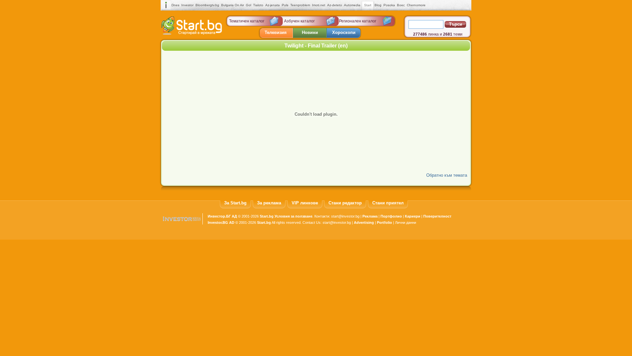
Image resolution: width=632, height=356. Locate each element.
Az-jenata (272, 5)
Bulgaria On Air (232, 5)
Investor (187, 5)
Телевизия (276, 32)
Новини (310, 32)
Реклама (370, 216)
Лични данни (405, 222)
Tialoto (258, 5)
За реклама (269, 202)
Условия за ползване (293, 216)
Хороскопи (344, 32)
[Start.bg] (191, 33)
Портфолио (391, 216)
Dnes (175, 5)
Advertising (364, 222)
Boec (401, 5)
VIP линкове (305, 202)
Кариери (412, 216)
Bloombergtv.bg (207, 5)
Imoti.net (318, 5)
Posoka (389, 5)
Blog (378, 5)
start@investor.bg (345, 216)
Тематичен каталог (246, 21)
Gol (248, 5)
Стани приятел (388, 202)
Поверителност (437, 216)
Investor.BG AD (221, 222)
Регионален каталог (357, 21)
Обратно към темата (446, 175)
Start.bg (267, 216)
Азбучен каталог (299, 21)
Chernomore (416, 5)
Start (367, 5)
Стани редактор (345, 202)
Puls (285, 5)
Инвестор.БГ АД (222, 216)
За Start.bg (235, 202)
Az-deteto (334, 5)
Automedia (352, 5)
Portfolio (384, 222)
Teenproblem (300, 5)
